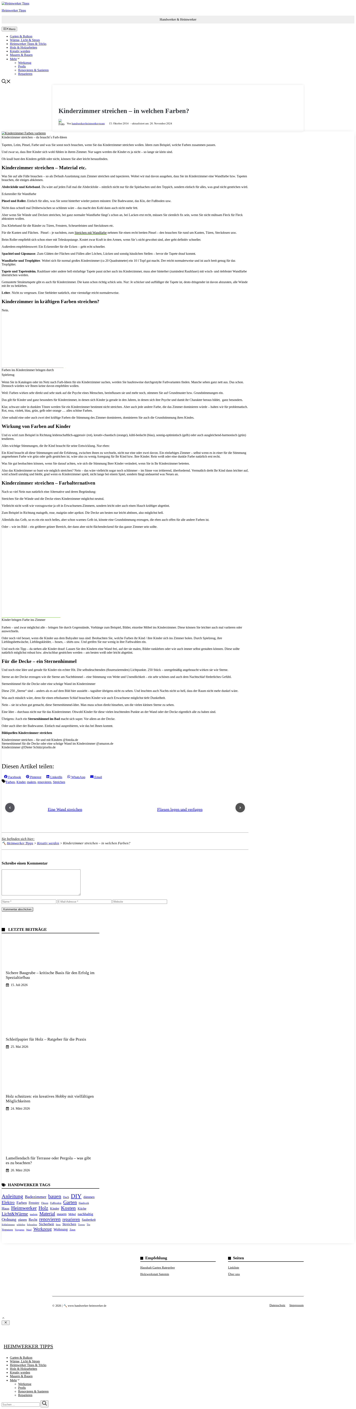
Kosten (68, 1208)
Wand (29, 1229)
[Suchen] (44, 1403)
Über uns (234, 1274)
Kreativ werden (20, 51)
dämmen (89, 1197)
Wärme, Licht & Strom (25, 40)
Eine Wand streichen (65, 809)
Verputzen (7, 1229)
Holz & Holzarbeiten (23, 47)
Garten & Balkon (21, 36)
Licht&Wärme (15, 1213)
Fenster (34, 1203)
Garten (70, 1202)
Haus (5, 1208)
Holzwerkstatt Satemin (154, 1274)
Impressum (296, 1305)
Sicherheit (46, 1224)
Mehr (13, 59)
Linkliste (233, 1267)
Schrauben (32, 1224)
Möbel (72, 1214)
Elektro (8, 1202)
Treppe (81, 1224)
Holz (43, 1208)
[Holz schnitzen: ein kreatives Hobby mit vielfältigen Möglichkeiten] (50, 1088)
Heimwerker (24, 1208)
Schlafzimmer (8, 1224)
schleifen (21, 1224)
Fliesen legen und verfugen (180, 809)
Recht (33, 1219)
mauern (62, 1214)
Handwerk (84, 1203)
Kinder (20, 782)
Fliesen (44, 1203)
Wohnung (61, 1229)
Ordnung (9, 1219)
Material (47, 1213)
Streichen (59, 782)
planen (22, 1219)
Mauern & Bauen (21, 55)
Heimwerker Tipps (14, 10)
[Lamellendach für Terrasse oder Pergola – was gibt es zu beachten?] (50, 1149)
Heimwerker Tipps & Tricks (28, 44)
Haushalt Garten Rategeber (157, 1267)
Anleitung (12, 1196)
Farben (10, 782)
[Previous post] (10, 807)
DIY (76, 1196)
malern (31, 782)
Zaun (72, 1229)
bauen (54, 1196)
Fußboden (55, 1203)
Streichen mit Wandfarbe (91, 232)
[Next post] (240, 807)
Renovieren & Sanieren (33, 70)
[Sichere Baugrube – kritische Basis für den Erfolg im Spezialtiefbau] (50, 964)
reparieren (71, 1219)
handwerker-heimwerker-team (88, 123)
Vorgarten (19, 1229)
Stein (58, 1224)
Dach (66, 1197)
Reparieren (25, 74)
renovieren (44, 782)
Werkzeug (24, 62)
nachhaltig (85, 1214)
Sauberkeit (89, 1219)
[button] (6, 82)
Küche (82, 1208)
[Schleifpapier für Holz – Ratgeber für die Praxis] (50, 1026)
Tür (88, 1224)
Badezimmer (35, 1196)
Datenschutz (277, 1305)
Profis (22, 66)
